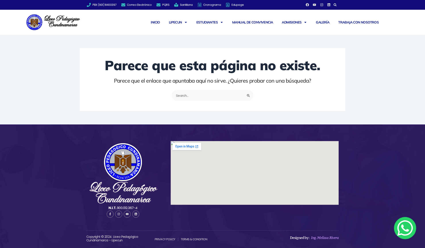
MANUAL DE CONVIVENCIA (252, 22)
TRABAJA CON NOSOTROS (358, 22)
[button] (335, 4)
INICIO (155, 22)
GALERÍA (322, 22)
